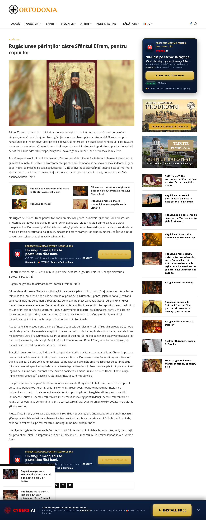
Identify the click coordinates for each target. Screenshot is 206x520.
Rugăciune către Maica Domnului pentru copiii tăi (180, 236)
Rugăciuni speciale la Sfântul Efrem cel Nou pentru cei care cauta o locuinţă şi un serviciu (178, 306)
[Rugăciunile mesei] (19, 204)
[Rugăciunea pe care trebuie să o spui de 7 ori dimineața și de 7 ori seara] (152, 219)
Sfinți (50, 23)
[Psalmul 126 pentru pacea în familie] (152, 345)
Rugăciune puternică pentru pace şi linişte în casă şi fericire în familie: (179, 198)
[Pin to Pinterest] (56, 485)
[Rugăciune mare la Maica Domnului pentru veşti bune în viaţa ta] (80, 204)
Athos (84, 23)
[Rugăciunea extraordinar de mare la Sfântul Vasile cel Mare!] (19, 190)
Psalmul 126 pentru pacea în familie (180, 342)
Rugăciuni (32, 23)
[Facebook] (191, 24)
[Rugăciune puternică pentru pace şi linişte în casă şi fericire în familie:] (152, 200)
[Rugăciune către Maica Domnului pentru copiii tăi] (152, 239)
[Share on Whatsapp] (63, 485)
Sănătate (130, 23)
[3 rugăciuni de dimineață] (152, 287)
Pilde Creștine (106, 23)
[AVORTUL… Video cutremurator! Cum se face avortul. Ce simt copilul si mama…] (152, 180)
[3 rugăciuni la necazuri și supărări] (152, 326)
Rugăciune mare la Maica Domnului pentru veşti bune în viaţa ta (108, 204)
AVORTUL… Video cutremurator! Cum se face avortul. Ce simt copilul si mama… (181, 180)
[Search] (195, 24)
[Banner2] (169, 152)
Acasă (15, 23)
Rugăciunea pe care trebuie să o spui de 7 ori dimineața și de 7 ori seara (181, 218)
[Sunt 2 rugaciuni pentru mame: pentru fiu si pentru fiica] (152, 365)
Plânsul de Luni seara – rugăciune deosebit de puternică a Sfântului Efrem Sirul (110, 191)
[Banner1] (169, 115)
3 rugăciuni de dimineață (179, 282)
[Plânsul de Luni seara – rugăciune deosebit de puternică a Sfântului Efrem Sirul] (80, 191)
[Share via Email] (70, 485)
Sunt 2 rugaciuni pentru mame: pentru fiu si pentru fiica (180, 363)
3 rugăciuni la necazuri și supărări (179, 323)
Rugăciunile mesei (40, 203)
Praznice (67, 23)
